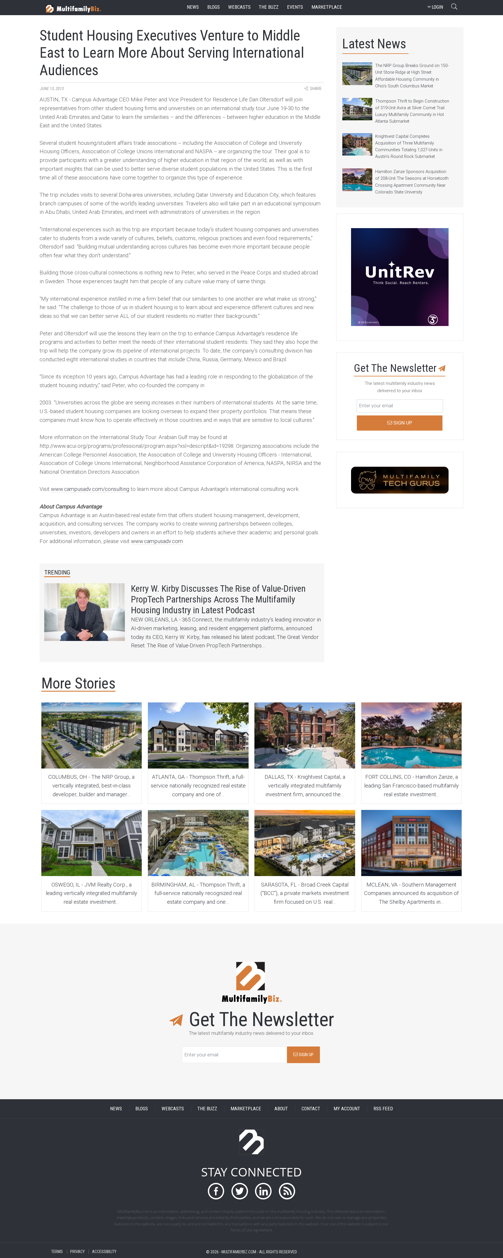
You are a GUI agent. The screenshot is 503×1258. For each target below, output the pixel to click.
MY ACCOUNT (347, 1108)
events (295, 7)
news (193, 7)
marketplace (326, 7)
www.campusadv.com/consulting (90, 489)
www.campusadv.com (157, 541)
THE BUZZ (207, 1108)
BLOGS (141, 1108)
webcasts (239, 7)
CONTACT (311, 1108)
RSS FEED (383, 1108)
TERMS (57, 1251)
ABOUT (281, 1108)
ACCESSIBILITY (104, 1251)
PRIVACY (77, 1251)
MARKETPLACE (246, 1108)
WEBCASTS (173, 1108)
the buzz (269, 7)
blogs (213, 7)
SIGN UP (306, 1054)
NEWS (116, 1108)
